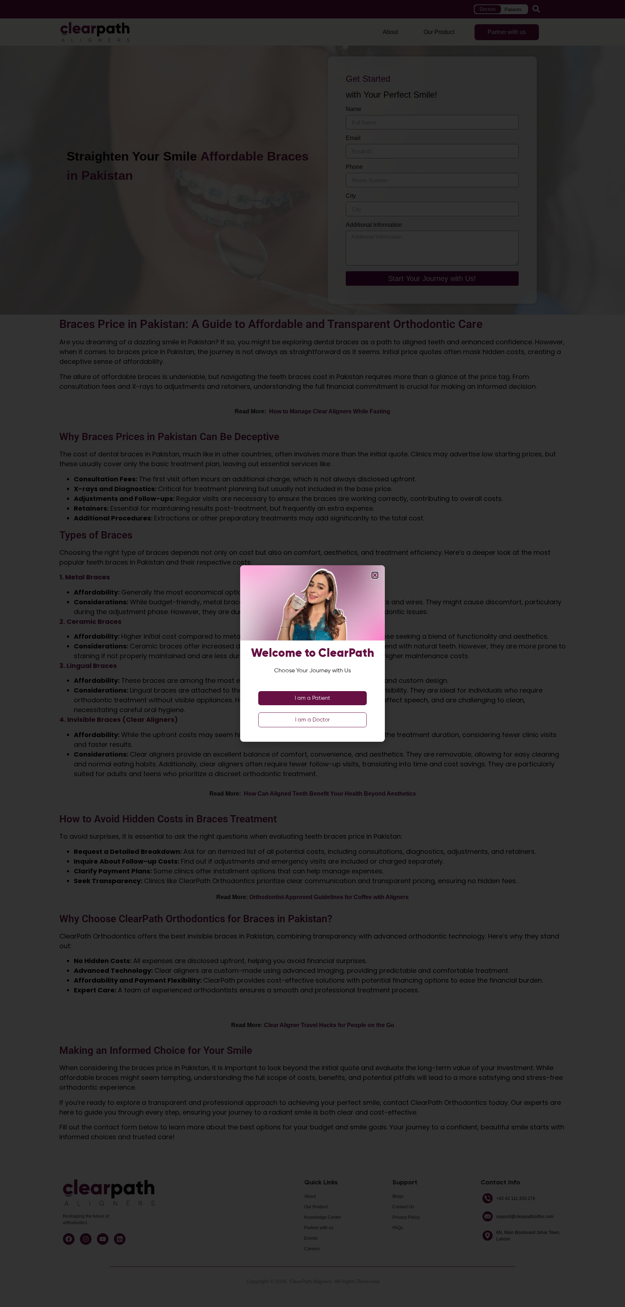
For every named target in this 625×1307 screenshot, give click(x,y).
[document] (312, 653)
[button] (375, 575)
